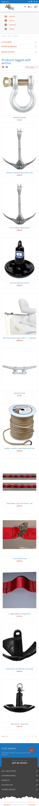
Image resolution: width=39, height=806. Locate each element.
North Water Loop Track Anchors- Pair (20, 503)
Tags (9, 36)
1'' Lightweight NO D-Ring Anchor (19, 614)
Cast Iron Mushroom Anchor (19, 283)
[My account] (34, 1)
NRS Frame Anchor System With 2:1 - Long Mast (19, 338)
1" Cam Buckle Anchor (19, 559)
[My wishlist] (31, 1)
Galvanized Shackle (19, 117)
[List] (6, 67)
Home (3, 36)
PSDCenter (32, 805)
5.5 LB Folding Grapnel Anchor (19, 228)
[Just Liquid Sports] (9, 7)
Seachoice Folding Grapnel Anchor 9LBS (19, 173)
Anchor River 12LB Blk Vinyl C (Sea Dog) (19, 669)
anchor (15, 36)
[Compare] (29, 1)
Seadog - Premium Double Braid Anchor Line (19, 448)
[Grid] (3, 67)
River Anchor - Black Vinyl (19, 724)
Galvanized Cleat (19, 393)
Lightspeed (7, 805)
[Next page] (35, 736)
